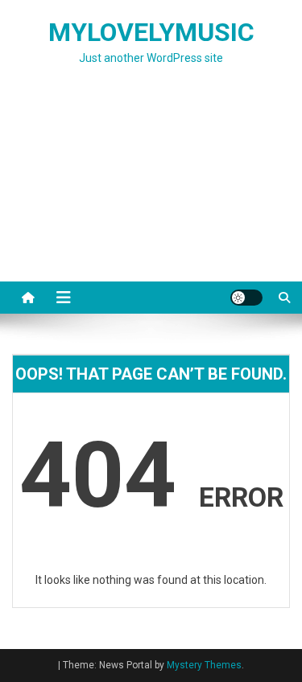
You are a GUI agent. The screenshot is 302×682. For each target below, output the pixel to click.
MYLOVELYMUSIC (151, 32)
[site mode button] (246, 298)
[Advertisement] (151, 193)
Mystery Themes (204, 665)
